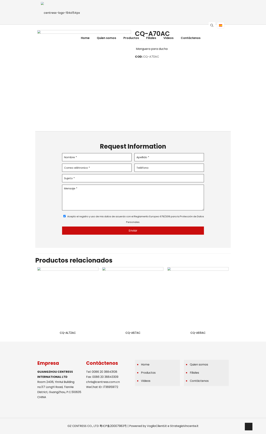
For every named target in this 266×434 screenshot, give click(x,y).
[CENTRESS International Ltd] (60, 12)
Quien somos (199, 364)
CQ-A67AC (132, 333)
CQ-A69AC (198, 333)
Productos (148, 373)
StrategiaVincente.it (184, 426)
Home (145, 364)
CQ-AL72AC (68, 333)
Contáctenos (199, 381)
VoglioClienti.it (157, 426)
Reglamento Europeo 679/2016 (152, 216)
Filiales (194, 373)
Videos (145, 381)
